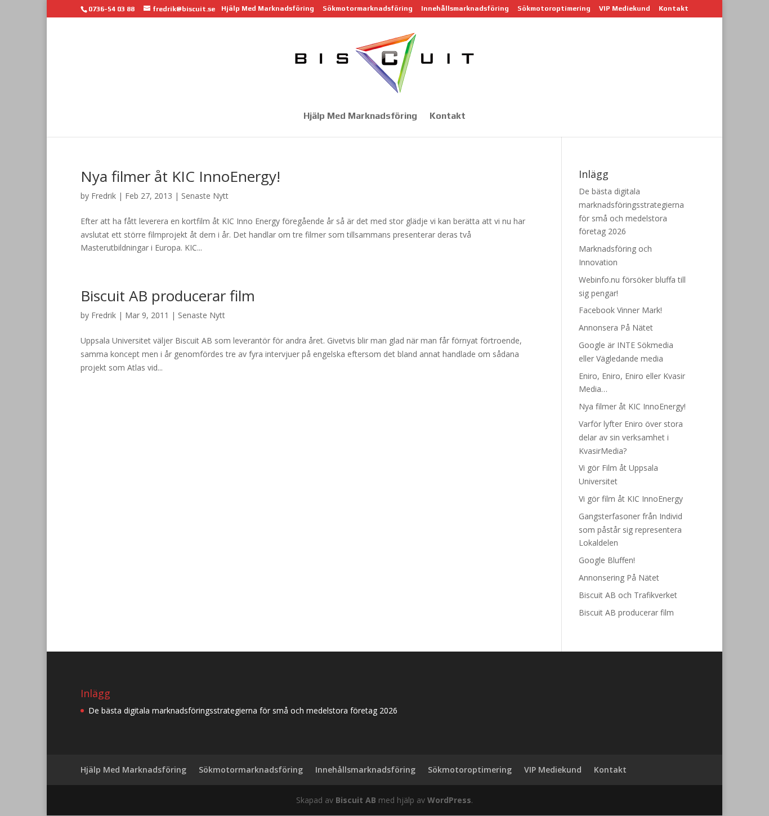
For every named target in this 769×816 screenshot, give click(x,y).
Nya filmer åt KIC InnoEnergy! (180, 176)
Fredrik (103, 195)
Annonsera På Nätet (616, 327)
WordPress (449, 800)
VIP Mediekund (624, 8)
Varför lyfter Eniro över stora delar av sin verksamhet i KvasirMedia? (631, 437)
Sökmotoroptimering (554, 8)
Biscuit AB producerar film (168, 296)
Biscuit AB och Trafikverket (628, 595)
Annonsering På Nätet (619, 577)
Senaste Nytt (205, 195)
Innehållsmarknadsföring (465, 8)
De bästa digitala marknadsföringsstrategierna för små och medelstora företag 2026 (242, 710)
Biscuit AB (356, 800)
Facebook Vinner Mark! (620, 310)
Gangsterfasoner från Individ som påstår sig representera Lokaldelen (630, 530)
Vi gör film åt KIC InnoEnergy (631, 498)
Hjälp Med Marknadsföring (267, 8)
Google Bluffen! (607, 560)
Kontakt (673, 8)
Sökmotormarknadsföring (368, 8)
